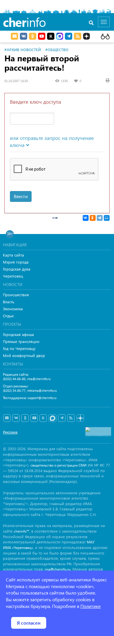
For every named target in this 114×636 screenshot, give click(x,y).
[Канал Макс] (59, 36)
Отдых (8, 315)
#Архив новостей (22, 49)
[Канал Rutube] (50, 36)
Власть (8, 301)
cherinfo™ (21, 531)
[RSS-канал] (71, 418)
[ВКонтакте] (86, 218)
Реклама (10, 431)
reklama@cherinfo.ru (42, 390)
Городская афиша (18, 334)
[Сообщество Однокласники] (32, 36)
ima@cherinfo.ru (39, 379)
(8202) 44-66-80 (14, 379)
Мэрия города (16, 261)
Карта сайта (13, 254)
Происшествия (16, 294)
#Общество (56, 49)
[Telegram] (100, 218)
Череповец (13, 275)
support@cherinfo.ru (41, 398)
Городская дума (16, 268)
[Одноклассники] (93, 218)
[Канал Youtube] (41, 36)
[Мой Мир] (107, 218)
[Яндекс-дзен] (80, 418)
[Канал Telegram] (61, 418)
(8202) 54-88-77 (14, 390)
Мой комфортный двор (24, 355)
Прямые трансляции (21, 341)
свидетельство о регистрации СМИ (58, 465)
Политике (90, 606)
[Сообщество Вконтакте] (16, 418)
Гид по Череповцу (19, 348)
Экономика (13, 308)
